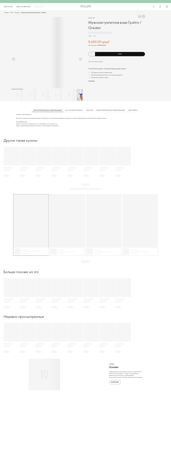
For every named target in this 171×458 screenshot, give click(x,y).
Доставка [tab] (133, 110)
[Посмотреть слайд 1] (17, 95)
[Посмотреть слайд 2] (30, 95)
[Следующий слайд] (80, 59)
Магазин (8, 7)
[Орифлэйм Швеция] (85, 6)
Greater (91, 18)
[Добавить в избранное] (143, 16)
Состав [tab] (89, 110)
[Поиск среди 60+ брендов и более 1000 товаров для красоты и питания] (153, 6)
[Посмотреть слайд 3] (43, 95)
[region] (47, 52)
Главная (6, 12)
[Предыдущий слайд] (13, 59)
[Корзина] (167, 6)
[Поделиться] (139, 16)
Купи (120, 54)
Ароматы (17, 12)
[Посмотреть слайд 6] (82, 95)
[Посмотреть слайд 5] (69, 95)
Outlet (11, 12)
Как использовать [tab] (74, 110)
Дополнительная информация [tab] (47, 110)
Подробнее (91, 81)
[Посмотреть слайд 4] (56, 95)
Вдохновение (23, 7)
